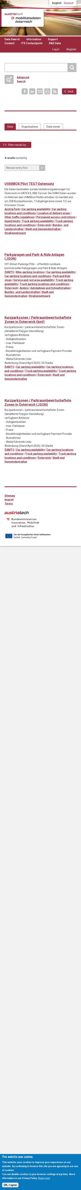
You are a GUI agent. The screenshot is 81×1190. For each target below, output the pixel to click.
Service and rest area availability (33, 280)
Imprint (9, 499)
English (56, 3)
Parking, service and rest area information (15, 178)
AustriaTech (12, 209)
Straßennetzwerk (15, 233)
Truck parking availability (37, 221)
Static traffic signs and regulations (23, 178)
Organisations (29, 126)
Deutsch (69, 3)
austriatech (17, 512)
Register (71, 49)
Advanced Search (18, 79)
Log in (55, 49)
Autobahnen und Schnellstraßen (50, 288)
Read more (44, 1178)
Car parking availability (35, 209)
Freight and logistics (8, 178)
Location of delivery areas (53, 213)
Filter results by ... (18, 144)
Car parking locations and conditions (28, 276)
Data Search (12, 39)
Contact (10, 43)
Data (10, 126)
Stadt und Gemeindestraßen (42, 229)
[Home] (23, 18)
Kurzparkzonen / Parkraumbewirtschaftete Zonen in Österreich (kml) (38, 320)
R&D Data (55, 43)
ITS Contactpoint (31, 43)
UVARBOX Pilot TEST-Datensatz (29, 184)
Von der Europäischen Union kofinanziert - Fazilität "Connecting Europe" (28, 536)
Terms (9, 503)
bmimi (23, 522)
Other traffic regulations (20, 217)
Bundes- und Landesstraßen (22, 292)
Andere (24, 288)
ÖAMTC (9, 272)
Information (33, 39)
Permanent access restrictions (55, 217)
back (70, 91)
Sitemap (10, 495)
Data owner (53, 126)
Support (53, 39)
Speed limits (12, 221)
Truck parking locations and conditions (44, 284)
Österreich (44, 225)
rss (55, 91)
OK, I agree (10, 1185)
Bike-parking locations (30, 272)
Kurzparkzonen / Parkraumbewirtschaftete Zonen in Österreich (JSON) (38, 402)
